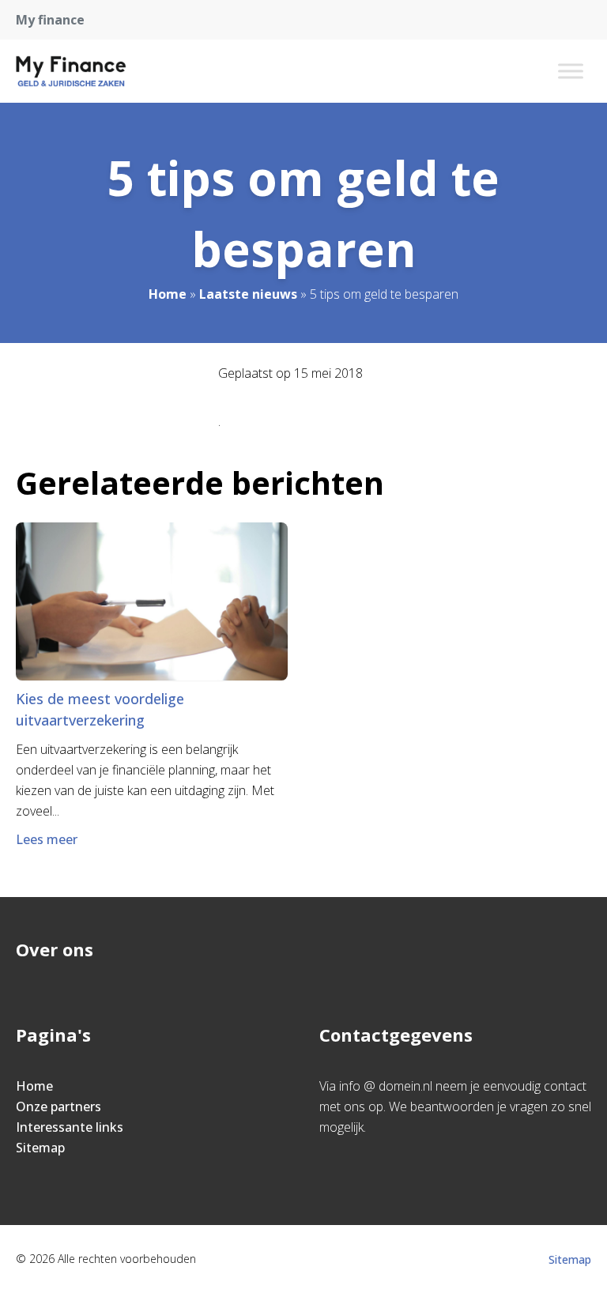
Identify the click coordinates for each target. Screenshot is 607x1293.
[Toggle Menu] (570, 70)
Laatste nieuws (248, 294)
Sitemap (40, 1147)
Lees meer (46, 839)
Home (168, 294)
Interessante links (69, 1127)
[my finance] (71, 71)
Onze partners (58, 1106)
